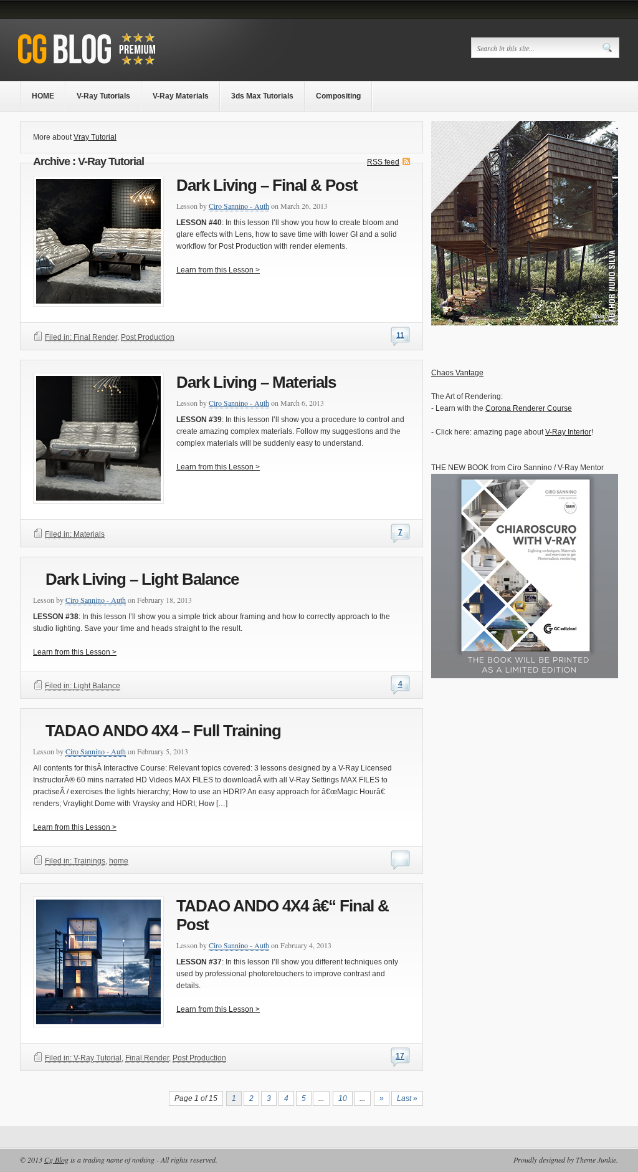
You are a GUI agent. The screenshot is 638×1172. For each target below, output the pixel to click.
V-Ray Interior (568, 432)
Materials (89, 534)
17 (400, 1056)
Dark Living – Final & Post (267, 185)
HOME (43, 96)
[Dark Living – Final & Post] (221, 293)
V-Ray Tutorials (103, 96)
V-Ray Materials (181, 96)
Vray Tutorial (95, 137)
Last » (407, 1098)
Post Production (147, 337)
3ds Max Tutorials (262, 96)
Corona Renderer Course (528, 408)
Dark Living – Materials (256, 382)
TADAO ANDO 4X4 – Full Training (163, 730)
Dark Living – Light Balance (142, 579)
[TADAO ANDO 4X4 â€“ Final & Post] (221, 1023)
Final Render (95, 337)
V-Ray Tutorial (97, 1058)
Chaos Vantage (457, 372)
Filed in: (59, 337)
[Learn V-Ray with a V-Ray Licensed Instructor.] (112, 66)
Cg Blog (56, 1160)
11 (400, 335)
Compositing (338, 96)
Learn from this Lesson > (218, 270)
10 (342, 1098)
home (118, 861)
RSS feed (383, 162)
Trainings (89, 861)
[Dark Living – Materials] (221, 490)
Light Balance (97, 685)
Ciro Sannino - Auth (239, 206)
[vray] (524, 323)
